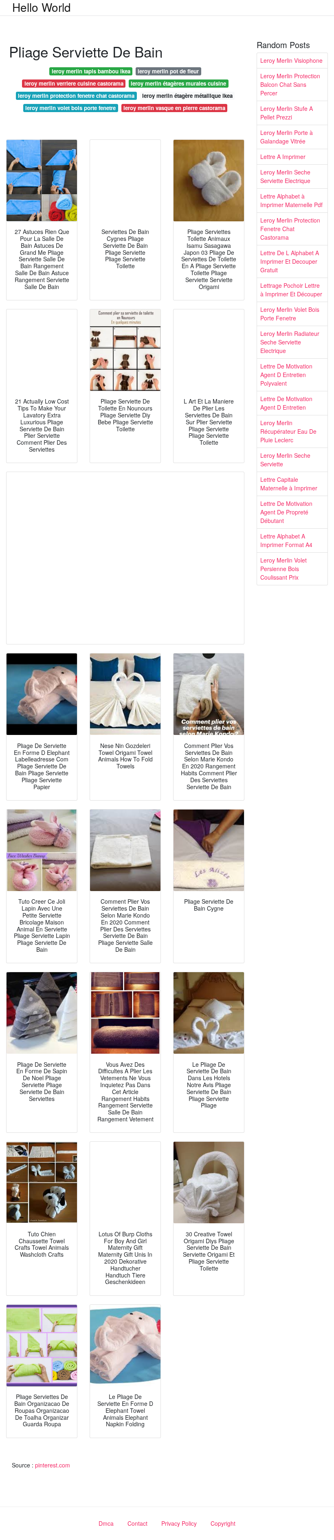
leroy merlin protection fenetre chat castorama (76, 95)
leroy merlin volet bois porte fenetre (70, 108)
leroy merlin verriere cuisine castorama (73, 83)
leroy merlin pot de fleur (168, 71)
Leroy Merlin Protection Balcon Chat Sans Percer (290, 84)
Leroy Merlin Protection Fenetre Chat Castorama (290, 228)
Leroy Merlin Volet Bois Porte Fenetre (289, 313)
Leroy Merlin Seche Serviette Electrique (285, 176)
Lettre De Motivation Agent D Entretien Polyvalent (286, 374)
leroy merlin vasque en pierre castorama (174, 108)
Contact (137, 1523)
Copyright (223, 1523)
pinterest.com (52, 1465)
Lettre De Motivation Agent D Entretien (286, 403)
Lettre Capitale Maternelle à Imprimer (288, 483)
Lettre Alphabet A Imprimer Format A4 (286, 540)
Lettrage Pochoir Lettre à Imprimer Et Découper (291, 289)
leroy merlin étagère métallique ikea (187, 95)
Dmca (106, 1523)
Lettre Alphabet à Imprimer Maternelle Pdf (291, 200)
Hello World (41, 7)
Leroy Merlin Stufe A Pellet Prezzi (286, 112)
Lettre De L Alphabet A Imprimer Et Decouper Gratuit (289, 261)
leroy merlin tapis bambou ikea (91, 71)
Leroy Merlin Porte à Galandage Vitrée (286, 136)
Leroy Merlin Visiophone (291, 60)
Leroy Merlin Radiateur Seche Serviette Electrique (289, 342)
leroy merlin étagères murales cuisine (178, 83)
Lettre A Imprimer (282, 156)
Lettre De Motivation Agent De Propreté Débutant (286, 512)
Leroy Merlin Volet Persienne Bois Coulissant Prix (283, 568)
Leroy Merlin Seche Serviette (285, 459)
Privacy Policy (179, 1523)
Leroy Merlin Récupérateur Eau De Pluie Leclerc (288, 431)
